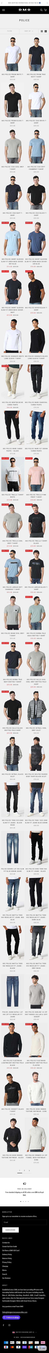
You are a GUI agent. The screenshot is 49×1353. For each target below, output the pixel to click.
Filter (9, 31)
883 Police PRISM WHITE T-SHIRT (12, 76)
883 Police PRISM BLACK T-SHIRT (13, 122)
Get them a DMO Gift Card (10, 1250)
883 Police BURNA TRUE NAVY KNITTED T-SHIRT (12, 681)
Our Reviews (6, 1278)
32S (31, 795)
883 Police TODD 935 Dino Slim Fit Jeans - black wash (12, 823)
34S (31, 798)
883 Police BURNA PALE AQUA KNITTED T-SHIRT (36, 634)
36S (7, 802)
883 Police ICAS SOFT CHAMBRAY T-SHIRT (36, 168)
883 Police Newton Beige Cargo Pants (12, 403)
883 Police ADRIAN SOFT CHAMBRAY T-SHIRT (13, 588)
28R (36, 787)
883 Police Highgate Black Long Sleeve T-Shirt (36, 357)
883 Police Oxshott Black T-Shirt (13, 1110)
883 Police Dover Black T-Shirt (36, 309)
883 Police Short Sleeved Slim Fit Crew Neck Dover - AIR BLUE (36, 261)
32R (12, 889)
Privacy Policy (6, 1262)
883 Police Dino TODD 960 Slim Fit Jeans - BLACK (36, 870)
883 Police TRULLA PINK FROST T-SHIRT (36, 496)
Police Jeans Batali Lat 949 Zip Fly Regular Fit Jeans (12, 1014)
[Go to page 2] (29, 1170)
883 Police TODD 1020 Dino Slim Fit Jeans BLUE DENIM (36, 821)
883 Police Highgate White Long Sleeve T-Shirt (12, 357)
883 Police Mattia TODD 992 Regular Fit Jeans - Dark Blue (36, 917)
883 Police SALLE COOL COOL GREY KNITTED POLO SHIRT (36, 682)
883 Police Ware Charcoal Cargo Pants (36, 403)
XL (13, 64)
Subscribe (10, 1230)
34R (36, 798)
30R (36, 791)
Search (4, 1274)
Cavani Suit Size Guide (9, 1246)
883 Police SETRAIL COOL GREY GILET (36, 729)
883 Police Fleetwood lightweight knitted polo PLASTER (36, 1063)
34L (41, 798)
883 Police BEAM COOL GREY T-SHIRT (12, 634)
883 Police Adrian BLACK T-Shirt (36, 588)
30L (18, 839)
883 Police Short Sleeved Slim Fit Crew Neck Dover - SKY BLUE (12, 261)
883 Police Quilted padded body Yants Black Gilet (36, 775)
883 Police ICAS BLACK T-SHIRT (36, 214)
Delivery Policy (7, 1254)
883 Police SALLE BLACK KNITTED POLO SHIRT (13, 729)
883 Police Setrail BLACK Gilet (12, 775)
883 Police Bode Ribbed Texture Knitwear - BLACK (13, 1156)
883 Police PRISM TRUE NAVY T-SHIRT (36, 76)
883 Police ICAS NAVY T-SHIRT (13, 214)
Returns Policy (7, 1258)
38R (36, 806)
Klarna (4, 1270)
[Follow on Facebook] (3, 1325)
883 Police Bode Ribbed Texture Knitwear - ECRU (36, 1110)
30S (7, 934)
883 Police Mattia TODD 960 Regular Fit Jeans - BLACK (13, 966)
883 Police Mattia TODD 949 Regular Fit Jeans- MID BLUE (12, 917)
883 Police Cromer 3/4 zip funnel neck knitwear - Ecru (36, 1157)
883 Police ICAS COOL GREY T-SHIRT (13, 168)
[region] (24, 1190)
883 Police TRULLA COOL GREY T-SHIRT (13, 542)
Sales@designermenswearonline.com (14, 1312)
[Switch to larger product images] (42, 31)
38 (18, 391)
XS (7, 198)
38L (18, 806)
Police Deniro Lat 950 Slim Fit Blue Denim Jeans (12, 870)
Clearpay (5, 1266)
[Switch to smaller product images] (46, 31)
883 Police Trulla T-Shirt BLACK (36, 542)
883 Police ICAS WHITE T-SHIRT (36, 122)
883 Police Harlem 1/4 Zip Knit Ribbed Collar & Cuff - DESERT (36, 1014)
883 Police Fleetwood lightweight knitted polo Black (13, 1063)
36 (12, 391)
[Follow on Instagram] (9, 1325)
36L (18, 802)
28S (31, 882)
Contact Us (6, 1243)
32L (41, 795)
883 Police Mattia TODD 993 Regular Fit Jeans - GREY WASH (36, 966)
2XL (18, 64)
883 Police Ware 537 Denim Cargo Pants (36, 450)
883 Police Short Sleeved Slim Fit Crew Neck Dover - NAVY (12, 310)
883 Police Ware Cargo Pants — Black (12, 450)
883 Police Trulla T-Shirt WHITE (13, 496)
